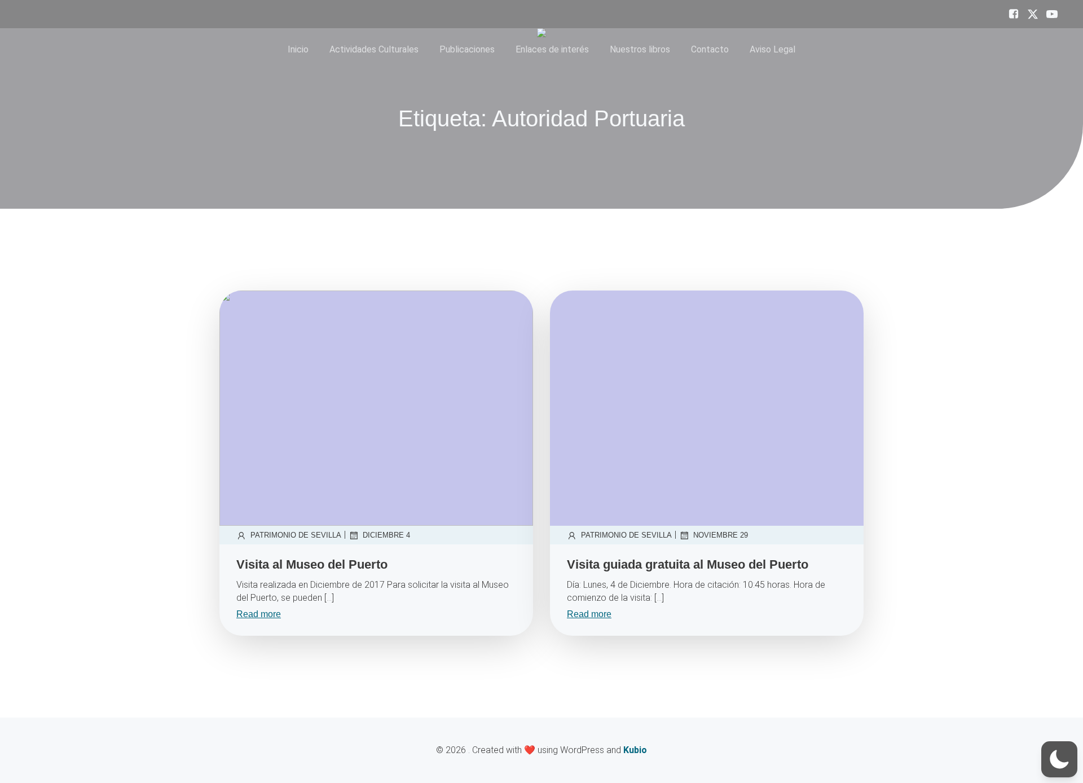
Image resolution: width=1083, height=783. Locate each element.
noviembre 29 (720, 535)
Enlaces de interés (552, 49)
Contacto (710, 49)
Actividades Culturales (374, 49)
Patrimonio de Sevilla (295, 535)
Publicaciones (467, 49)
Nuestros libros (640, 49)
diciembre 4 (386, 535)
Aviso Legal (772, 49)
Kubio (635, 750)
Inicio (298, 49)
